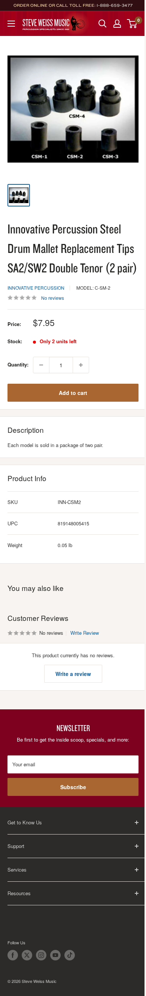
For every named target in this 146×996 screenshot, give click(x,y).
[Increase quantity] (81, 365)
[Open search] (102, 23)
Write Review (84, 632)
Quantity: (17, 364)
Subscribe (73, 787)
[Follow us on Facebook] (12, 955)
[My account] (117, 23)
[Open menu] (11, 24)
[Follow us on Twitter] (27, 955)
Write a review (73, 673)
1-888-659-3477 (115, 5)
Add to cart (73, 392)
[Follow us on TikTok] (69, 955)
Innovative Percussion (35, 287)
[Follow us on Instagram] (41, 955)
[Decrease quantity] (41, 365)
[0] (132, 23)
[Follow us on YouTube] (55, 955)
